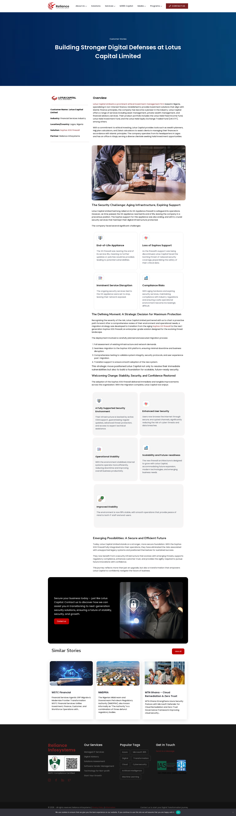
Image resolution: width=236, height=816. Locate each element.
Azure (125, 752)
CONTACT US (178, 6)
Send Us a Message (165, 751)
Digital (125, 758)
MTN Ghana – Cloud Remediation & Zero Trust (161, 694)
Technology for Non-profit (97, 770)
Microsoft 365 (139, 752)
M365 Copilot (126, 6)
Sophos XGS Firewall (70, 130)
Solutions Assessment (94, 761)
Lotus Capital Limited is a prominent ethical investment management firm (129, 104)
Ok (178, 812)
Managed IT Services (94, 752)
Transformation (141, 758)
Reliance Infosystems (62, 747)
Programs (155, 6)
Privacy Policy (98, 807)
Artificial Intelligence (132, 770)
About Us (80, 6)
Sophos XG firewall (162, 326)
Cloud (125, 764)
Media (141, 6)
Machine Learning (130, 776)
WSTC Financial (61, 692)
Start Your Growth (93, 775)
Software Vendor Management (99, 766)
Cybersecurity (140, 764)
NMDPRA (103, 692)
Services (109, 6)
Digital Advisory (91, 756)
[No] (233, 812)
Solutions (96, 6)
